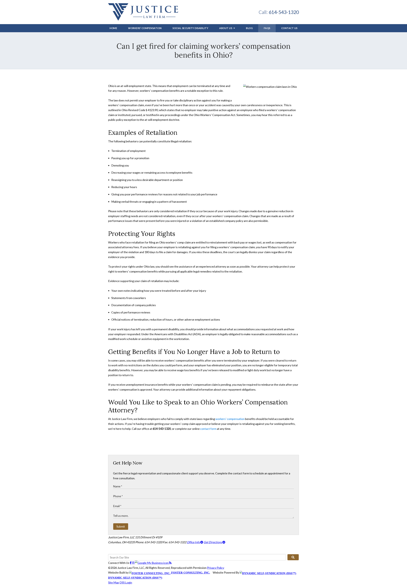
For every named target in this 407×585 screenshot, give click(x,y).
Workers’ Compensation (145, 28)
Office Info (193, 542)
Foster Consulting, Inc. (190, 572)
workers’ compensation (230, 419)
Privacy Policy (215, 567)
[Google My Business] (152, 563)
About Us (226, 28)
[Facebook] (131, 563)
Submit (120, 526)
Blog (249, 28)
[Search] (293, 557)
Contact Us (289, 28)
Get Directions (213, 542)
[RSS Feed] (170, 563)
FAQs (267, 28)
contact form (208, 428)
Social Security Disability (190, 28)
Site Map (113, 582)
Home (113, 28)
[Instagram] (133, 563)
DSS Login (126, 582)
